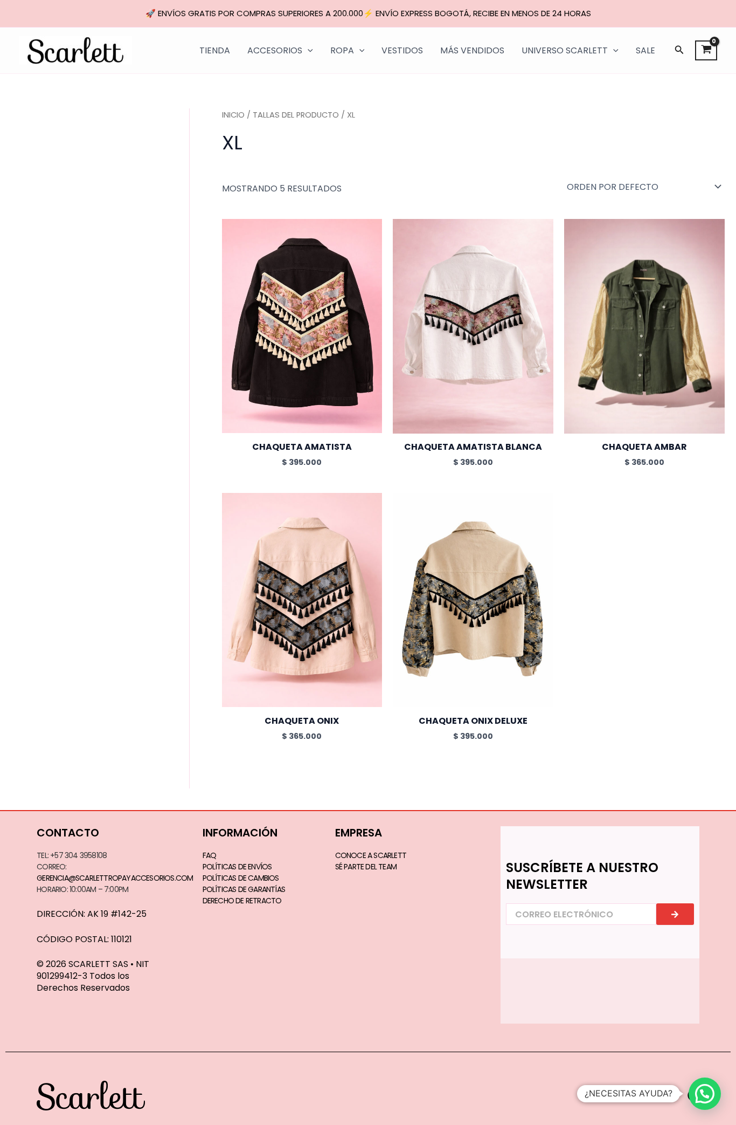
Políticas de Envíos (237, 866)
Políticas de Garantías (244, 889)
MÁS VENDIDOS (472, 50)
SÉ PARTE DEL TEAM (366, 866)
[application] (307, 51)
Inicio (233, 114)
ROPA (342, 50)
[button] (679, 50)
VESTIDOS (402, 50)
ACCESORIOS (274, 50)
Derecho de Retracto (242, 900)
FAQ (210, 855)
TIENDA (214, 50)
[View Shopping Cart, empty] (706, 50)
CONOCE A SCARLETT (370, 855)
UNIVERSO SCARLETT (565, 50)
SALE (645, 50)
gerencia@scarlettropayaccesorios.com (115, 878)
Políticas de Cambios (241, 878)
